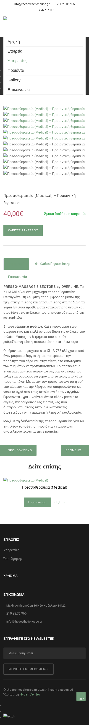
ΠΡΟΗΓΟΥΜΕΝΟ (19, 450)
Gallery (14, 80)
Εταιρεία (15, 51)
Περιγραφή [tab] (16, 264)
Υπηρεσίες (17, 61)
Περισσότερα (37, 502)
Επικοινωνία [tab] (17, 277)
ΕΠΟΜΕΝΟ (73, 450)
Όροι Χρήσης (13, 559)
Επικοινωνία (19, 89)
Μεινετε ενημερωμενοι (28, 669)
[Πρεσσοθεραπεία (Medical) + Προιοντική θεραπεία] (44, 109)
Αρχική (14, 41)
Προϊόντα (16, 70)
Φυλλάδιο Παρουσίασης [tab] (53, 264)
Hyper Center (30, 694)
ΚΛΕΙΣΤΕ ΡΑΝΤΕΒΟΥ (23, 230)
